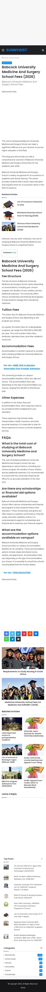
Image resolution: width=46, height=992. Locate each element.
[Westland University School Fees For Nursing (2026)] (8, 215)
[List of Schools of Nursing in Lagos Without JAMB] (12, 749)
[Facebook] (6, 633)
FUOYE (8, 970)
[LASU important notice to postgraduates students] (12, 724)
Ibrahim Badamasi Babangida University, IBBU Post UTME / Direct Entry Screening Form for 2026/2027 (28, 937)
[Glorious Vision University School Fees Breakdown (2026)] (8, 226)
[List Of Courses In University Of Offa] (8, 204)
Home (5, 58)
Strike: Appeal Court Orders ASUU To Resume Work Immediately (33, 784)
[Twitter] (12, 633)
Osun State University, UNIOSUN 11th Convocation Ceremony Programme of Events (26, 905)
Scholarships (10, 974)
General (8, 963)
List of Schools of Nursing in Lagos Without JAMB (9, 759)
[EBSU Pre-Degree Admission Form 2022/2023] (12, 773)
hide (14, 252)
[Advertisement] (23, 22)
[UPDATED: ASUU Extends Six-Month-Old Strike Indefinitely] (34, 723)
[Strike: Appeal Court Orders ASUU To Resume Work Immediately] (34, 772)
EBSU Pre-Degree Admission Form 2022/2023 (9, 783)
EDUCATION (14, 58)
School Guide (10, 959)
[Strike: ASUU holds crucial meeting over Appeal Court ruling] (34, 750)
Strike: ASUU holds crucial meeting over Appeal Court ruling (33, 760)
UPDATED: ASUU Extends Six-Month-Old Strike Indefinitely (33, 733)
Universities (9, 967)
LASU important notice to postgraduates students (9, 736)
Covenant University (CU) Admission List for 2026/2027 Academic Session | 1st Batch (28, 887)
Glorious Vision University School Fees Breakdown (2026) (28, 226)
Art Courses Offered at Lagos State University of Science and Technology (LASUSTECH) (27, 868)
